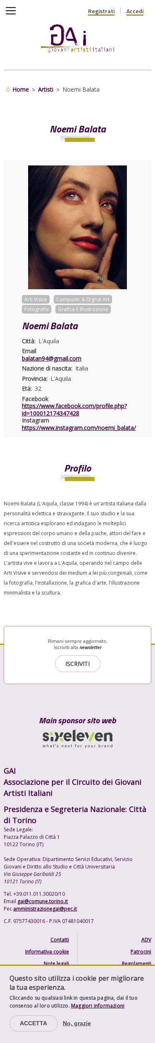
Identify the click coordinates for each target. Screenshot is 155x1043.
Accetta (33, 1023)
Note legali (56, 963)
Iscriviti (77, 664)
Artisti (45, 89)
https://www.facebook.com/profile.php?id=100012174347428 (74, 409)
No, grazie (77, 1023)
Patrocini (141, 952)
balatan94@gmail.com (51, 358)
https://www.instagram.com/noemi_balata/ (79, 428)
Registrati (101, 11)
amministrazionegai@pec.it (45, 908)
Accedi (134, 11)
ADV (146, 940)
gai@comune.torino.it (42, 901)
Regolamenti (136, 963)
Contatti (59, 940)
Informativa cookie (47, 952)
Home (20, 89)
